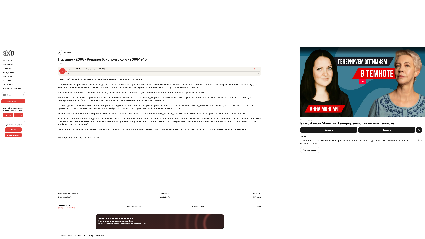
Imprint (258, 206)
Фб (70, 137)
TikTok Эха (257, 197)
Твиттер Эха (165, 193)
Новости (7, 60)
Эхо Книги (8, 84)
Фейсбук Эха (165, 197)
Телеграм (63, 137)
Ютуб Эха (257, 193)
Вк (85, 137)
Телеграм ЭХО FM (65, 197)
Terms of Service (134, 206)
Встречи (7, 80)
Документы (8, 72)
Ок (89, 137)
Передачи (8, 64)
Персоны (7, 76)
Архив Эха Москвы (12, 88)
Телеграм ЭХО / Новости (68, 193)
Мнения (7, 68)
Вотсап (96, 137)
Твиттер (78, 137)
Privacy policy (198, 206)
